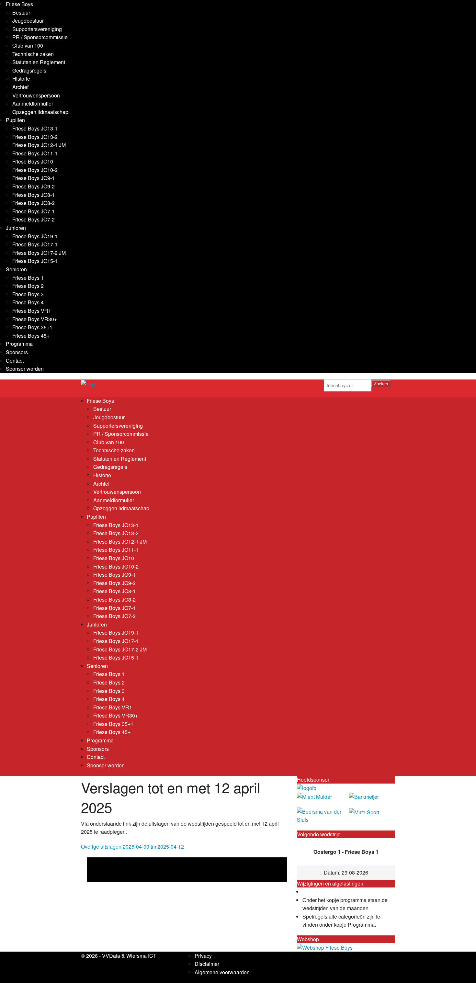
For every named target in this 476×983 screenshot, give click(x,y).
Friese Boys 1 (28, 277)
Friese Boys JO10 (32, 161)
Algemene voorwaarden (222, 972)
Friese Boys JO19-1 (35, 236)
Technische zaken (33, 54)
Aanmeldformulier (32, 103)
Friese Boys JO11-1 (35, 153)
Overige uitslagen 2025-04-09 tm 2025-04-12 (132, 846)
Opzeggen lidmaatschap (40, 112)
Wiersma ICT (141, 955)
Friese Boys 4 (28, 302)
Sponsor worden (25, 368)
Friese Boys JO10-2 (35, 170)
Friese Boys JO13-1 (35, 128)
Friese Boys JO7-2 (33, 219)
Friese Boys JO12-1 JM (39, 145)
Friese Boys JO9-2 (33, 186)
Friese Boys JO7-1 (33, 211)
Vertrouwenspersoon (36, 95)
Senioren (16, 269)
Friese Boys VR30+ (34, 319)
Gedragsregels (29, 70)
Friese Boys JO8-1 (33, 194)
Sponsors (17, 352)
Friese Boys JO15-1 (35, 261)
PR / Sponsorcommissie (40, 37)
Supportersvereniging (37, 29)
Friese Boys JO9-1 (33, 178)
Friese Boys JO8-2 (33, 203)
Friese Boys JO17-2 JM (39, 252)
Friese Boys (19, 4)
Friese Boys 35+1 (32, 327)
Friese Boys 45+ (31, 335)
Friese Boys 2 (28, 285)
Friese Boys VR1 (31, 310)
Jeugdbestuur (28, 20)
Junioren (16, 228)
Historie (21, 78)
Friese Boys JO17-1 (35, 244)
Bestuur (21, 12)
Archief (20, 87)
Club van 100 (27, 45)
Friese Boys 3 (28, 294)
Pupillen (15, 120)
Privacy (203, 955)
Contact (15, 360)
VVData (111, 955)
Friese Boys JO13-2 (35, 137)
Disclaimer (207, 963)
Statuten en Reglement (38, 62)
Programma (19, 343)
